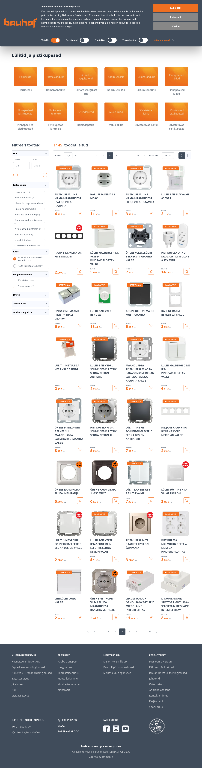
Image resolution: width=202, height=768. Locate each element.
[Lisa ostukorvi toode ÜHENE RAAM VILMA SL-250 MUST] (116, 500)
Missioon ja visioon (160, 661)
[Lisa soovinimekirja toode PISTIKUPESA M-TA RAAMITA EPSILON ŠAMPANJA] (128, 533)
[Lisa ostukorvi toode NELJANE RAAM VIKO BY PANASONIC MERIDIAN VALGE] (187, 450)
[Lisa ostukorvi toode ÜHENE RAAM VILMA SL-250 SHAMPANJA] (80, 500)
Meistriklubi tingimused (117, 673)
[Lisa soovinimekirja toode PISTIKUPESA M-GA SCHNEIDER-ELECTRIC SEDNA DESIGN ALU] (93, 421)
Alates (17, 159)
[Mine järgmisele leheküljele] (144, 155)
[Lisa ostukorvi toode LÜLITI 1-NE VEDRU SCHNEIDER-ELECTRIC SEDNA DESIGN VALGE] (80, 559)
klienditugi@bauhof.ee (28, 732)
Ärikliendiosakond (159, 690)
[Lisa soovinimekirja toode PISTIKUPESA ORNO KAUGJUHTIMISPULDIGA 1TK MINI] (164, 246)
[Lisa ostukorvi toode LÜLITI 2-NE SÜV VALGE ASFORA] (187, 213)
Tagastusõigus (20, 678)
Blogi (61, 726)
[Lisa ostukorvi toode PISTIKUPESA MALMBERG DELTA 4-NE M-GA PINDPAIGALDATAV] (187, 559)
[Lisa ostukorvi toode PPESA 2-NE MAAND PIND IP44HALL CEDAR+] (80, 326)
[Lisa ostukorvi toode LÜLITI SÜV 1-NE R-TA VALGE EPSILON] (187, 500)
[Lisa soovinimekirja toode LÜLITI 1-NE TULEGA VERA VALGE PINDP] (57, 359)
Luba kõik (175, 7)
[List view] (188, 155)
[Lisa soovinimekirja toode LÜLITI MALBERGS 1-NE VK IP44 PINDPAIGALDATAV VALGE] (93, 246)
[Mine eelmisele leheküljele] (75, 155)
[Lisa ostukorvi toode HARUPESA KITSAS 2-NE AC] (116, 213)
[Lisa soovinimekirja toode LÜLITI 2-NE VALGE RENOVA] (93, 304)
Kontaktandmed (158, 695)
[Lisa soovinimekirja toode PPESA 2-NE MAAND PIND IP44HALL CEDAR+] (57, 304)
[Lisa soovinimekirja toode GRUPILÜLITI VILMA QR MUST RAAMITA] (128, 304)
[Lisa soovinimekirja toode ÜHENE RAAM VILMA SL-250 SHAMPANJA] (57, 483)
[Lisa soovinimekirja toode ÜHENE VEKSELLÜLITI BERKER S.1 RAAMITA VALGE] (128, 246)
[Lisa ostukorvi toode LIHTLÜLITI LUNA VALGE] (80, 617)
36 (138, 155)
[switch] (84, 40)
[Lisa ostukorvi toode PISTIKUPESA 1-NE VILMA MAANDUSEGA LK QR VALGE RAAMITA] (151, 213)
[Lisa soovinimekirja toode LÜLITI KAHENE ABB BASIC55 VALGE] (128, 483)
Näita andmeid (162, 40)
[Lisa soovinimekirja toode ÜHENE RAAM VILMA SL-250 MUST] (93, 483)
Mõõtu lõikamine (68, 678)
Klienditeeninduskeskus (26, 661)
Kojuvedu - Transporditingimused (32, 673)
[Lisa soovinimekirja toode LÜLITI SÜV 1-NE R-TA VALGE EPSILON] (164, 483)
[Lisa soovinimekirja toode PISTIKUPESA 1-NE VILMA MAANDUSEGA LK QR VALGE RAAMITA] (128, 188)
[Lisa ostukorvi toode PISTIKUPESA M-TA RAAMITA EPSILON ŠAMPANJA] (151, 559)
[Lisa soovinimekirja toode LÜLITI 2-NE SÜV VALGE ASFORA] (164, 188)
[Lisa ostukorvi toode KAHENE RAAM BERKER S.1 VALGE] (187, 326)
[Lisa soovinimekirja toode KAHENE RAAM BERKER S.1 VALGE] (164, 304)
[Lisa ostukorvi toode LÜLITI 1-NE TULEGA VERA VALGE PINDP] (80, 388)
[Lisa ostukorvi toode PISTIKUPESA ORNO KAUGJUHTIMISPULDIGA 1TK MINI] (187, 271)
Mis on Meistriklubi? (115, 661)
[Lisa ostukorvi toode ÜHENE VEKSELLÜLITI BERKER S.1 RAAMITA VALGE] (151, 271)
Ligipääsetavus (20, 695)
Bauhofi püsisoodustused (118, 667)
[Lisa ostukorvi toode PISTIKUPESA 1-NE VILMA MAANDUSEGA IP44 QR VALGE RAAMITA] (80, 213)
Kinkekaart (64, 690)
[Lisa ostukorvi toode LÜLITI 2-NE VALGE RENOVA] (116, 326)
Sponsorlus (156, 707)
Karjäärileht (156, 701)
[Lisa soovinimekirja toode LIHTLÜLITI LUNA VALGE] (57, 592)
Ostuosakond (157, 684)
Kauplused (69, 720)
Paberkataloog (69, 731)
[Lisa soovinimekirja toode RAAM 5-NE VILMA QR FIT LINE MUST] (57, 246)
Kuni (35, 159)
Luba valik (175, 17)
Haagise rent (65, 667)
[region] (122, 393)
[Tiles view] (181, 155)
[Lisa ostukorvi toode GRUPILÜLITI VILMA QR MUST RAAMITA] (151, 326)
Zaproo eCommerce (101, 757)
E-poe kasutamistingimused (28, 667)
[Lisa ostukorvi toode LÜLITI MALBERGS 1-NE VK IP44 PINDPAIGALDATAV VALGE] (116, 271)
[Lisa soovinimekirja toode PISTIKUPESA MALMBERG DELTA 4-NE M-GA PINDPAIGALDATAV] (164, 533)
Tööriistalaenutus (68, 673)
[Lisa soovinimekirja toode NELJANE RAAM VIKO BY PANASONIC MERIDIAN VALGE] (164, 421)
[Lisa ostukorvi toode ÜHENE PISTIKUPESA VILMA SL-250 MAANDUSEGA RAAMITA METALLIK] (116, 617)
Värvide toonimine (69, 684)
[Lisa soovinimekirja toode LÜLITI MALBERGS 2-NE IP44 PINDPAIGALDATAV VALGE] (164, 359)
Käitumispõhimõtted (161, 667)
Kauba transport (67, 661)
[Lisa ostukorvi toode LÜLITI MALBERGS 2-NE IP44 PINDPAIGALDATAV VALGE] (187, 388)
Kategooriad (20, 185)
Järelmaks (17, 684)
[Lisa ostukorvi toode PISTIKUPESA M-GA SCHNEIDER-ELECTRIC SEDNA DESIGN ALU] (116, 450)
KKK (14, 690)
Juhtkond (154, 678)
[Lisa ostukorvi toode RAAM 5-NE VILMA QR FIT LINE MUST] (80, 271)
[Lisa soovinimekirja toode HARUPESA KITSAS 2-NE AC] (93, 188)
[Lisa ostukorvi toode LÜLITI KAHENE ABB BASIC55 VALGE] (151, 500)
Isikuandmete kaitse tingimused (168, 673)
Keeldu (176, 26)
